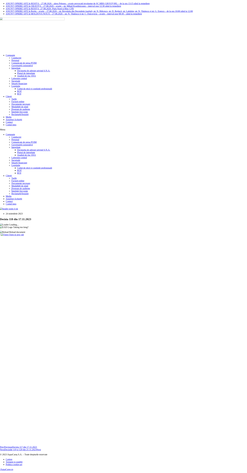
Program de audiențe (20, 109)
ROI (19, 94)
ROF (19, 91)
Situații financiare (19, 83)
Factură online (17, 101)
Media (8, 117)
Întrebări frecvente (19, 112)
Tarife (14, 99)
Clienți (9, 96)
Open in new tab (16, 234)
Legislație (15, 86)
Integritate (15, 68)
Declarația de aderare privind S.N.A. (33, 70)
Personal (15, 60)
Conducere (16, 58)
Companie (10, 55)
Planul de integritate (26, 73)
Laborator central (19, 78)
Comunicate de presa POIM (24, 63)
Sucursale (15, 81)
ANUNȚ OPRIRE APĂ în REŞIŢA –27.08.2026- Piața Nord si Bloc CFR (40, 8)
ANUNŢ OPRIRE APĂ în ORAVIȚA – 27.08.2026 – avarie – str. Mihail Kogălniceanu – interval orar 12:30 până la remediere (63, 6)
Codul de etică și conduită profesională (34, 88)
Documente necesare (20, 104)
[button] (123, 129)
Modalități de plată (19, 106)
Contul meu (11, 125)
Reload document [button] (17, 232)
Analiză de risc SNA (26, 76)
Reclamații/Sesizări (20, 114)
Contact (9, 122)
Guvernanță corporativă (22, 65)
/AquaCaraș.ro (6, 469)
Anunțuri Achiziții (14, 119)
